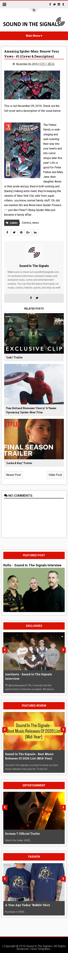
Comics (26, 222)
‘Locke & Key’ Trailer (19, 463)
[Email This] (39, 64)
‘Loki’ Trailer (14, 357)
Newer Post (13, 474)
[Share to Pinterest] (53, 64)
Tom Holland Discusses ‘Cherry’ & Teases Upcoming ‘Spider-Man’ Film (31, 410)
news (35, 222)
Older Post (55, 474)
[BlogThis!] (43, 64)
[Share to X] (46, 64)
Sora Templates (40, 949)
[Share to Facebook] (49, 64)
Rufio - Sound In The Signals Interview (32, 565)
